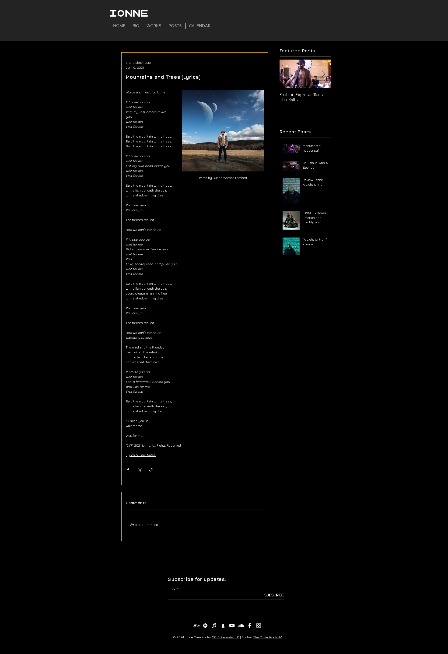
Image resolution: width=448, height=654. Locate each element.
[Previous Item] (287, 74)
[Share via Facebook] (128, 470)
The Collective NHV (267, 637)
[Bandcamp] (196, 625)
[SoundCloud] (241, 625)
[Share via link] (151, 470)
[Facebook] (249, 625)
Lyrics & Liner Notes (141, 455)
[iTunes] (214, 625)
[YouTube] (232, 625)
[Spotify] (205, 625)
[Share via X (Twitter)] (139, 470)
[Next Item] (323, 74)
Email (172, 589)
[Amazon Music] (223, 625)
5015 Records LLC (225, 637)
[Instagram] (258, 625)
